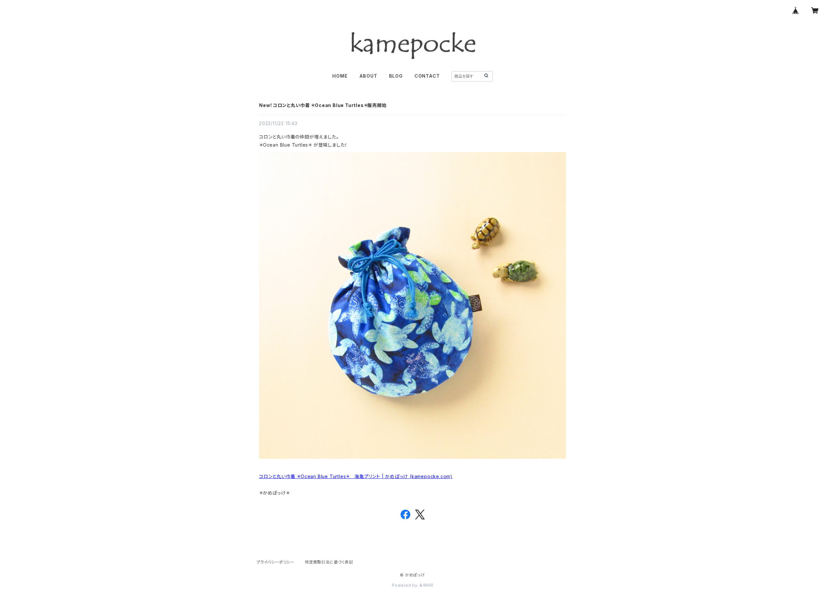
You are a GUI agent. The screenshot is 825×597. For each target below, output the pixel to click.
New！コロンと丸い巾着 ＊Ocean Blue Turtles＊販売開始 (323, 105)
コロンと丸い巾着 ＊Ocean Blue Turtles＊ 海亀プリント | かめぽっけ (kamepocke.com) (355, 476)
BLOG (396, 76)
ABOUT (368, 76)
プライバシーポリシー (276, 562)
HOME (339, 76)
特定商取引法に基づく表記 (329, 562)
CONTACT (427, 76)
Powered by (405, 585)
